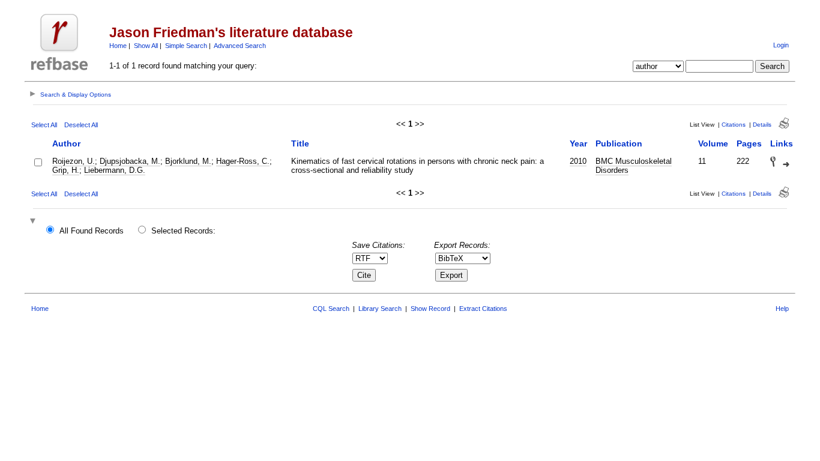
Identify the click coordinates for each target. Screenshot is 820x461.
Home (118, 45)
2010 (578, 161)
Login (781, 45)
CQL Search (331, 308)
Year (578, 143)
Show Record (430, 308)
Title (300, 143)
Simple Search (186, 45)
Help (782, 308)
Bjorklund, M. (188, 161)
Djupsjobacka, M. (130, 161)
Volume (713, 143)
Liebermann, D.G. (114, 170)
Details (762, 124)
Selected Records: (183, 230)
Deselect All (81, 124)
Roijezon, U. (73, 161)
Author (66, 143)
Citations (734, 124)
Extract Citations (483, 308)
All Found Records (91, 230)
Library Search (380, 308)
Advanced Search (240, 45)
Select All (44, 124)
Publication (618, 143)
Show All (146, 45)
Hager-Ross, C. (243, 161)
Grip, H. (65, 170)
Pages (749, 143)
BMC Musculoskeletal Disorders (633, 166)
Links (781, 143)
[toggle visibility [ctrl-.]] (34, 221)
